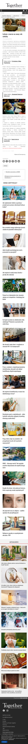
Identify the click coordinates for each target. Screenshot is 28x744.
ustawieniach (11, 739)
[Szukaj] (25, 13)
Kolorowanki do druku (8, 732)
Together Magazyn (6, 15)
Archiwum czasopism (8, 734)
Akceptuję (4, 741)
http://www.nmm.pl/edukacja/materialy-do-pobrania (12, 148)
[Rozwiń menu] (1, 10)
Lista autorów (23, 698)
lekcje (5, 166)
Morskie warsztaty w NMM (13, 172)
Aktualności (16, 15)
